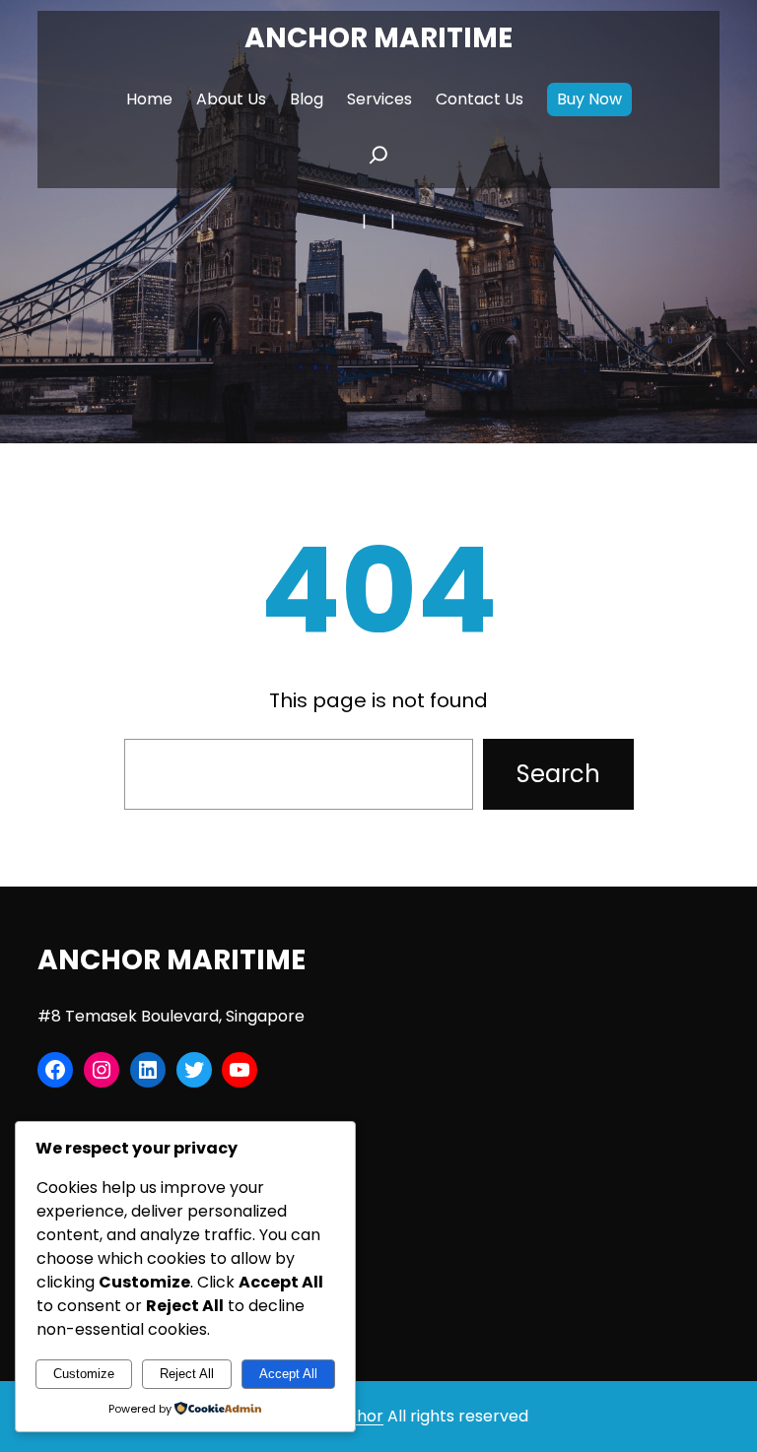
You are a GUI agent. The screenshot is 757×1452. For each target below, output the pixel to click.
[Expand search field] (378, 160)
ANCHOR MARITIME (378, 38)
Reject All (187, 1373)
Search (558, 774)
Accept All (288, 1373)
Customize (83, 1373)
